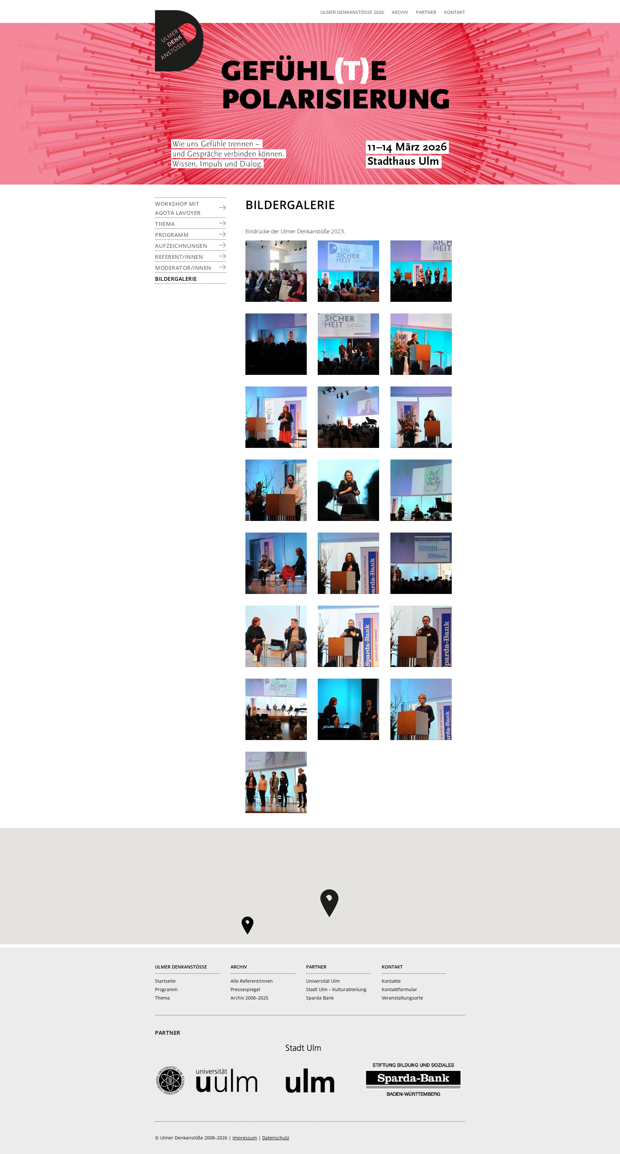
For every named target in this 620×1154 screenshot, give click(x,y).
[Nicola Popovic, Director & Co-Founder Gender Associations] (348, 446)
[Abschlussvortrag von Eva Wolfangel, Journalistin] (348, 738)
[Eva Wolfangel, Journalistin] (421, 738)
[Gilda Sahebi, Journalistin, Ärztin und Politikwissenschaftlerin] (421, 446)
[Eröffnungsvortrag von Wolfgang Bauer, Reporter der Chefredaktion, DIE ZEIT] (276, 372)
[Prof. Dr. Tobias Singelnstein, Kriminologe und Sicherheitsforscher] (421, 592)
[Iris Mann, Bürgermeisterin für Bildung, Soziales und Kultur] (348, 592)
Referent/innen (179, 256)
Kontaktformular (399, 989)
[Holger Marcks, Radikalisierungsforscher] (348, 665)
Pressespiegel (245, 989)
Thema (165, 224)
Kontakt (392, 967)
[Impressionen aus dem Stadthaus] (276, 299)
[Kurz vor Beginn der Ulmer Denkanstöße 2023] (348, 299)
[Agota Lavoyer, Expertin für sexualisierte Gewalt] (348, 519)
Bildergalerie (176, 278)
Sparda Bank (320, 998)
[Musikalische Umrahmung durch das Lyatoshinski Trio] (348, 372)
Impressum (244, 1138)
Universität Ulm (323, 981)
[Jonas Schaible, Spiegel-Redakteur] (276, 519)
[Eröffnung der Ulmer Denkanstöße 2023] (421, 299)
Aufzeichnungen (181, 245)
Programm (172, 234)
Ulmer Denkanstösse (181, 967)
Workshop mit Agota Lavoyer (178, 208)
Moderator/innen (183, 267)
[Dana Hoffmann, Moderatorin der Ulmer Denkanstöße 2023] (276, 446)
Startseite (165, 981)
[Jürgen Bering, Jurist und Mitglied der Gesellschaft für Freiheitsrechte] (421, 665)
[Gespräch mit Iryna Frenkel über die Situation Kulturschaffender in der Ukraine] (276, 592)
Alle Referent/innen (252, 981)
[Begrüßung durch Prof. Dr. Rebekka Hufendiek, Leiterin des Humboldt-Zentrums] (421, 372)
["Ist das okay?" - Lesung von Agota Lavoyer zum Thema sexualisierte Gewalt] (421, 519)
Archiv (239, 967)
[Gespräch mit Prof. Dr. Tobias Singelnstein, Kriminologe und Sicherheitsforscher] (276, 665)
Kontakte (391, 981)
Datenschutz (275, 1138)
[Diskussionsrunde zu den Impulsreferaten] (276, 738)
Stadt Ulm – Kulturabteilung (336, 989)
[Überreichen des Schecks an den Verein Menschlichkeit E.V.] (276, 811)
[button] (329, 903)
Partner (316, 967)
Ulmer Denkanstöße (179, 40)
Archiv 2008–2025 (249, 998)
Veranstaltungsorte (402, 998)
